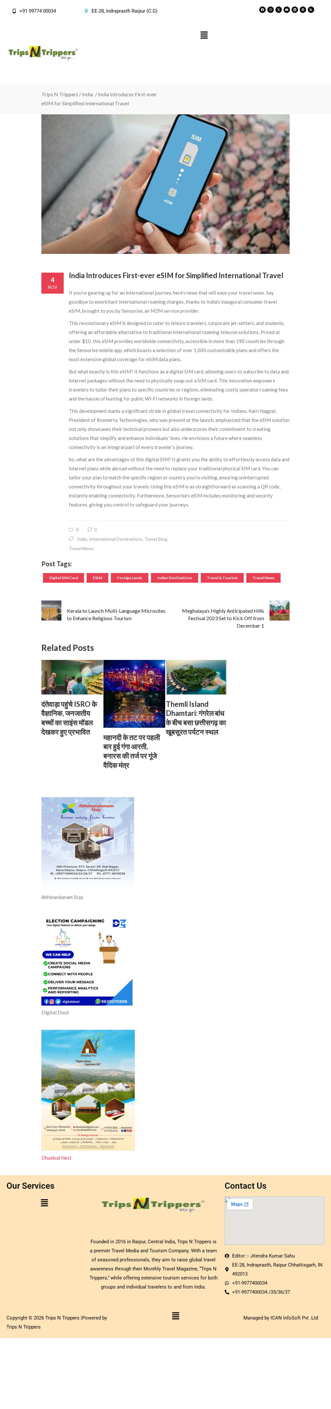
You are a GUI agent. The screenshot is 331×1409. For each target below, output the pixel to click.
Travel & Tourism (222, 577)
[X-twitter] (278, 9)
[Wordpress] (303, 9)
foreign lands (129, 577)
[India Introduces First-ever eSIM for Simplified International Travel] (165, 184)
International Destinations (116, 539)
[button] (204, 35)
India (87, 94)
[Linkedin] (295, 9)
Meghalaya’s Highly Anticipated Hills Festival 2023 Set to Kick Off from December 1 (223, 618)
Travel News (81, 548)
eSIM (97, 577)
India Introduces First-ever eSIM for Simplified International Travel (176, 275)
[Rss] (311, 9)
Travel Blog (155, 539)
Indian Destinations (174, 577)
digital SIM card (63, 577)
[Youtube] (286, 9)
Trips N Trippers (59, 94)
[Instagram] (270, 9)
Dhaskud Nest (56, 1158)
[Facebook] (262, 9)
